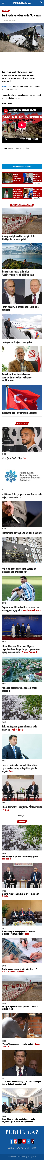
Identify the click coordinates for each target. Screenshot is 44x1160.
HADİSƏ (26, 148)
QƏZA (11, 148)
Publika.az (6, 86)
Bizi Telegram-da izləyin (22, 166)
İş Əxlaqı (34, 1148)
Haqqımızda (10, 1148)
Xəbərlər (20, 1148)
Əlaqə (27, 1148)
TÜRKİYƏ (18, 148)
